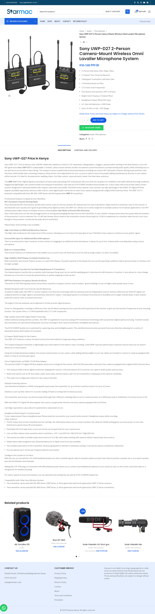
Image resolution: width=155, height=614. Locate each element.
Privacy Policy (60, 573)
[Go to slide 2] (78, 556)
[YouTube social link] (144, 2)
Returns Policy (60, 582)
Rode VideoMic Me (133, 544)
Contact (57, 586)
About (56, 591)
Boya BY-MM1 (59, 540)
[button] (91, 127)
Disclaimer (58, 600)
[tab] (64, 149)
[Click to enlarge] (9, 96)
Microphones (99, 31)
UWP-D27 (12, 182)
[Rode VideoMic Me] (133, 524)
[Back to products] (83, 42)
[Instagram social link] (141, 2)
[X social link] (138, 2)
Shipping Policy (60, 578)
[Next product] (86, 42)
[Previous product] (80, 42)
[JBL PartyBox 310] (22, 524)
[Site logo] (20, 11)
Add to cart (98, 120)
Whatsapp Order (92, 128)
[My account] (149, 11)
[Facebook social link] (134, 2)
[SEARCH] (127, 11)
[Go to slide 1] (76, 556)
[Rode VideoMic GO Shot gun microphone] (96, 524)
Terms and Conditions (63, 595)
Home (81, 31)
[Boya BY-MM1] (59, 522)
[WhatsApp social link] (92, 138)
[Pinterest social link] (147, 2)
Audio (89, 31)
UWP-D (69, 193)
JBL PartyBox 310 (22, 544)
